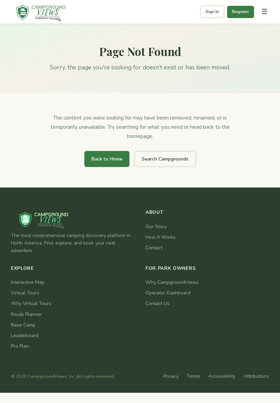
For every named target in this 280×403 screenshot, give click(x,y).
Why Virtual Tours (31, 303)
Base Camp (23, 325)
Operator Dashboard (168, 293)
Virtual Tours (25, 293)
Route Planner (26, 314)
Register (240, 12)
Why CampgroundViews (172, 282)
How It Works (160, 237)
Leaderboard (25, 335)
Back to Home (107, 158)
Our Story (156, 226)
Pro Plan (20, 346)
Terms (193, 376)
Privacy (171, 376)
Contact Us (157, 303)
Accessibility (221, 376)
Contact (154, 248)
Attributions (256, 376)
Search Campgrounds (165, 158)
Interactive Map (27, 282)
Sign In (212, 12)
